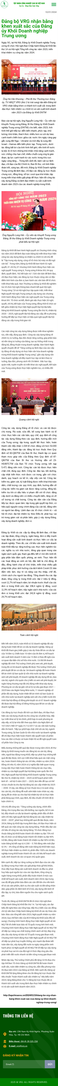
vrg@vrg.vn (18, 1046)
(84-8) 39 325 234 (23, 1041)
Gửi (50, 1064)
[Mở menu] (54, 4)
